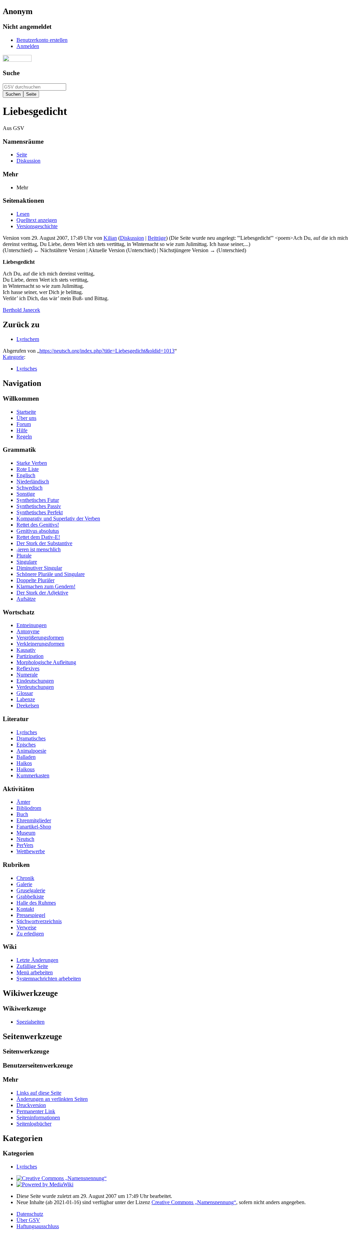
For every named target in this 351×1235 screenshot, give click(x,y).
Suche (11, 73)
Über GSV (28, 1220)
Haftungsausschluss (37, 1226)
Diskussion (132, 238)
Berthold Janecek (21, 310)
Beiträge (157, 238)
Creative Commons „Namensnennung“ (194, 1202)
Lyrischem (27, 339)
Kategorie (13, 357)
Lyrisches (26, 369)
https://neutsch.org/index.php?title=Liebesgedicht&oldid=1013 (106, 351)
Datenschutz (29, 1214)
